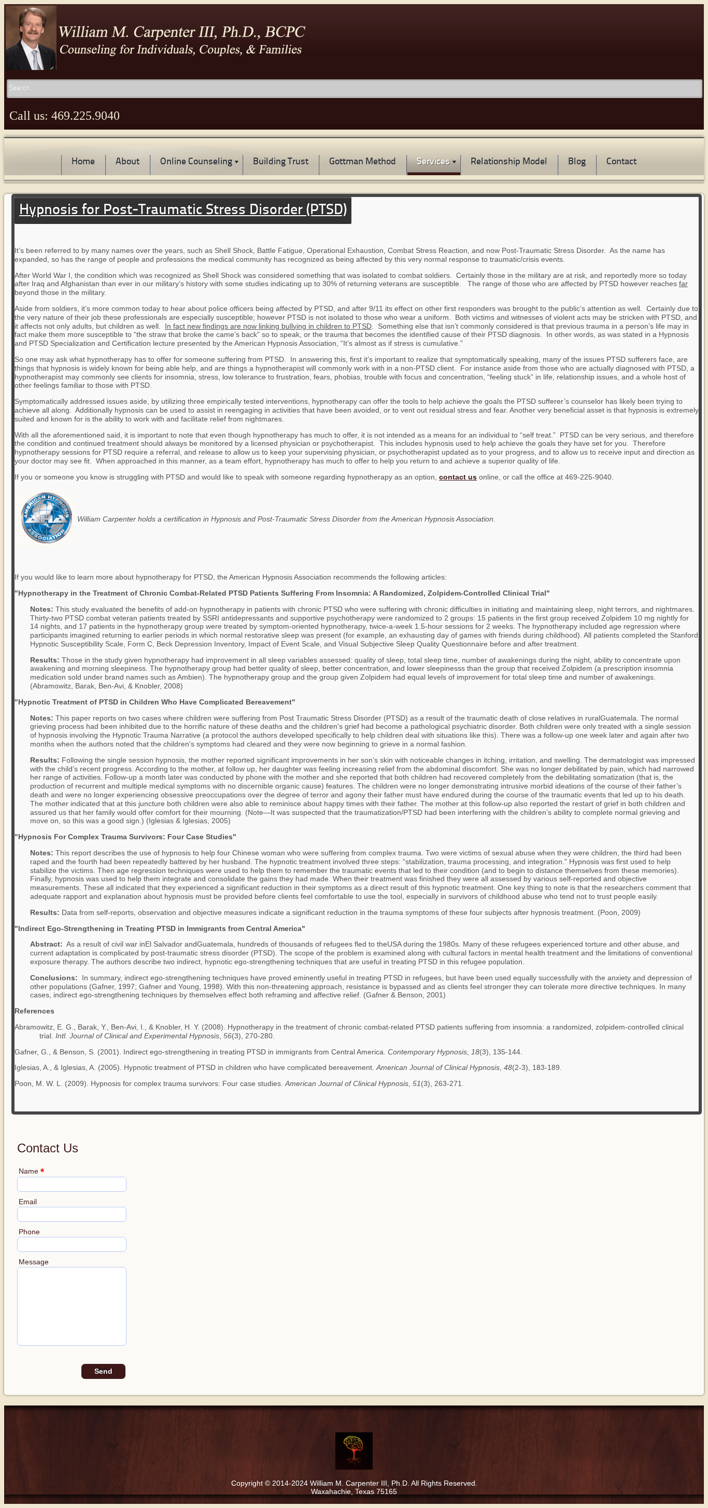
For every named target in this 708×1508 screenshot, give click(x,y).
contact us (458, 477)
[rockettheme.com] (665, 1418)
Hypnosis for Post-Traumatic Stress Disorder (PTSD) (183, 210)
